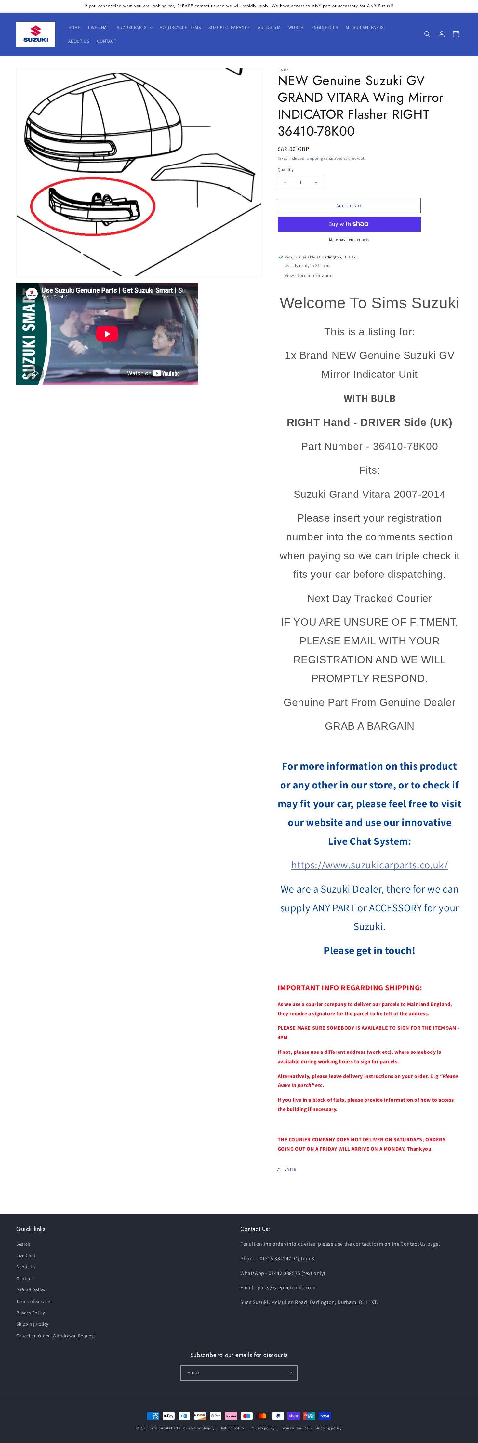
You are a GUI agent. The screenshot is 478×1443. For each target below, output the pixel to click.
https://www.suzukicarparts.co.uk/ (369, 864)
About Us (26, 1267)
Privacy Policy (30, 1313)
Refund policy (232, 1427)
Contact (24, 1278)
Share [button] (290, 1169)
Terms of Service (33, 1301)
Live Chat (25, 1256)
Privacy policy (263, 1427)
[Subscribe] (290, 1373)
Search (23, 1244)
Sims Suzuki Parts (165, 1428)
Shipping (315, 158)
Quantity (286, 169)
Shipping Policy (32, 1324)
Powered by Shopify (198, 1428)
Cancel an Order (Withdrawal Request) (56, 1336)
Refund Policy (30, 1290)
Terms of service (294, 1427)
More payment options (349, 239)
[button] (134, 27)
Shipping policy (328, 1427)
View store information (309, 275)
